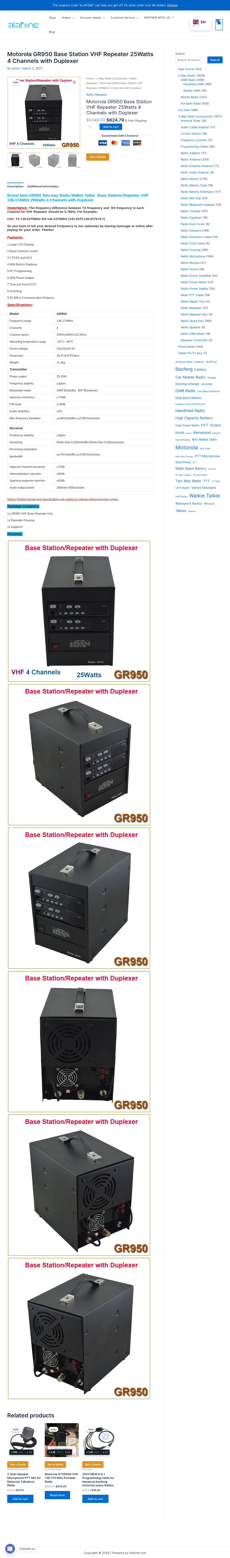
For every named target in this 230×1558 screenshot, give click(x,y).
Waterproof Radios (188, 503)
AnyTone (211, 361)
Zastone (192, 511)
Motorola (186, 447)
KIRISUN (216, 433)
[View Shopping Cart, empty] (219, 24)
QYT (195, 462)
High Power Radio (187, 425)
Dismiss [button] (172, 5)
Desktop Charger (187, 384)
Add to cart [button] (20, 1499)
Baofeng (184, 369)
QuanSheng (183, 462)
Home (90, 78)
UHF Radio (182, 488)
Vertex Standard (203, 488)
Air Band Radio (184, 361)
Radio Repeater (96, 94)
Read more (57, 1495)
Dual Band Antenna (208, 391)
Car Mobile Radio (190, 377)
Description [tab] (15, 186)
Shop (52, 17)
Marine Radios (182, 439)
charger (211, 377)
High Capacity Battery (193, 418)
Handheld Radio (190, 410)
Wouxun (209, 503)
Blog (52, 32)
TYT (206, 481)
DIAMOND (206, 384)
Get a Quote (98, 157)
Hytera (215, 425)
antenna (199, 361)
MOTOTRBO (205, 449)
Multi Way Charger (184, 456)
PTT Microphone (207, 456)
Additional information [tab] (43, 186)
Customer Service (123, 17)
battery (200, 369)
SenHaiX (212, 469)
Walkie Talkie (204, 496)
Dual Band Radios (188, 398)
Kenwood (202, 432)
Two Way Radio (188, 481)
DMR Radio (185, 390)
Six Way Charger (183, 475)
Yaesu (180, 510)
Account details (90, 17)
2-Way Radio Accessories (112, 78)
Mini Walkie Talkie (204, 439)
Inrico (189, 433)
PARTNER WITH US (157, 17)
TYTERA (216, 481)
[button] (72, 17)
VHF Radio (181, 496)
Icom (179, 432)
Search (180, 53)
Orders (66, 17)
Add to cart (111, 127)
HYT (204, 425)
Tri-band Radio (200, 475)
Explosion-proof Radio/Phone (190, 404)
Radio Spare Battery (190, 468)
